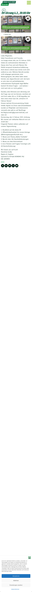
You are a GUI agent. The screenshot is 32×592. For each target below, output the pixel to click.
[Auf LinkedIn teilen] (6, 165)
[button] (29, 557)
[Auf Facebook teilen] (2, 165)
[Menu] (29, 2)
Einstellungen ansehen (16, 585)
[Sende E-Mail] (16, 165)
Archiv (3, 162)
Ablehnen (16, 580)
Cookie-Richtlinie (15, 589)
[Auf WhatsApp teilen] (13, 165)
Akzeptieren (16, 576)
